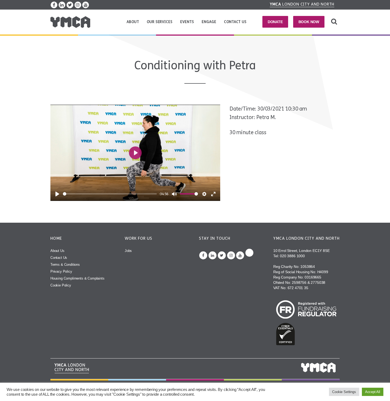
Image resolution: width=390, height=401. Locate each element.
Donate (275, 22)
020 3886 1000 (292, 256)
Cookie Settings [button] (344, 392)
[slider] (110, 193)
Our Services (159, 22)
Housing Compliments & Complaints (77, 278)
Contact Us (235, 22)
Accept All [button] (372, 392)
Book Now (308, 22)
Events (187, 22)
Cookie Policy (60, 285)
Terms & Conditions (65, 265)
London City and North (302, 4)
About (133, 22)
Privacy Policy (61, 271)
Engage (209, 22)
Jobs (128, 251)
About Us (57, 251)
